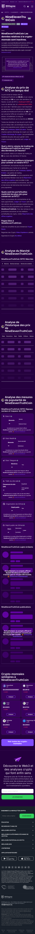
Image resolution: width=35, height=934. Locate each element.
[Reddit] (25, 867)
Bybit (17, 129)
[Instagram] (22, 867)
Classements (14, 12)
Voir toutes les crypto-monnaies (17, 742)
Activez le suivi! (6, 52)
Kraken (23, 129)
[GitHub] (28, 867)
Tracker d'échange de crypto (11, 134)
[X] (2, 867)
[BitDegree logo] (6, 897)
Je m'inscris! (17, 797)
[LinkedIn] (15, 867)
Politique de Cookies (21, 931)
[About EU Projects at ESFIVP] (8, 886)
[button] (28, 6)
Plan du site (3, 931)
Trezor (3, 142)
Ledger (26, 139)
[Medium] (19, 867)
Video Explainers (22, 232)
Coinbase (11, 129)
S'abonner (26, 816)
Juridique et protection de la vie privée (11, 931)
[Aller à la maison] (2, 12)
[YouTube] (9, 867)
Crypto (7, 12)
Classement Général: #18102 (8, 24)
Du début (18, 236)
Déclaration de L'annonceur (29, 931)
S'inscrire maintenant (19, 431)
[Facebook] (12, 867)
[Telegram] (6, 867)
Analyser (11, 697)
